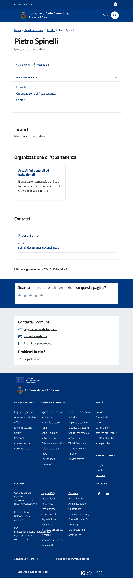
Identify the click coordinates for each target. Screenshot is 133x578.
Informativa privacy (78, 514)
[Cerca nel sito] (115, 15)
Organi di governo (23, 412)
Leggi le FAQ (48, 493)
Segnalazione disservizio (48, 521)
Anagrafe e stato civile (50, 425)
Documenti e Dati (23, 448)
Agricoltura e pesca (51, 412)
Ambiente (46, 417)
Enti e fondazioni (23, 428)
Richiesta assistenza (52, 530)
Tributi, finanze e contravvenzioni (77, 445)
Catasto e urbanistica (52, 443)
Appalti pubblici (49, 433)
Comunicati (102, 417)
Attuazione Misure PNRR (27, 559)
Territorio (100, 475)
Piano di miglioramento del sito (72, 559)
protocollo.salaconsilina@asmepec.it (33, 531)
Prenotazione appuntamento (49, 511)
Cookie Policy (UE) (78, 519)
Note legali (74, 524)
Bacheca (73, 493)
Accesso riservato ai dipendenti (52, 542)
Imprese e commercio (79, 422)
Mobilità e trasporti (78, 428)
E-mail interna (76, 498)
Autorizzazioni (48, 438)
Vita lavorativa (76, 459)
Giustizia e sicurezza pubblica (79, 414)
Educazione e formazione (48, 461)
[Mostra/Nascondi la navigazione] (4, 15)
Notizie (99, 412)
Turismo (72, 454)
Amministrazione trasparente (77, 506)
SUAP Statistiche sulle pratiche (105, 440)
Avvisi (99, 422)
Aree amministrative (25, 417)
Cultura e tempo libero (50, 451)
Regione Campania (23, 4)
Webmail (46, 535)
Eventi (99, 470)
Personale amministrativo (22, 440)
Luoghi (99, 465)
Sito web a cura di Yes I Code (33, 572)
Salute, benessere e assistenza (79, 435)
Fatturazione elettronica (48, 501)
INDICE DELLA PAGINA (26, 77)
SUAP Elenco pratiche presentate (106, 430)
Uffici (17, 422)
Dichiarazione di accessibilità (76, 532)
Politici (17, 433)
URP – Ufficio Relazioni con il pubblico (22, 516)
